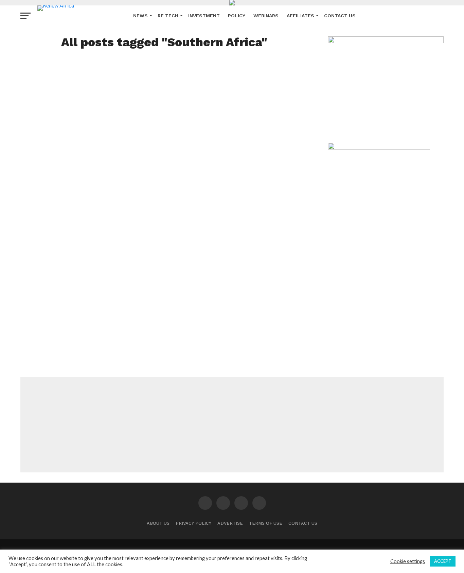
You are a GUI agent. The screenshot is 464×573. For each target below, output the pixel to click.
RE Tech (168, 15)
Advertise (230, 523)
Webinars (266, 15)
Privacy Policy (193, 523)
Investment (204, 15)
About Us (158, 523)
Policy (236, 15)
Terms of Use (265, 523)
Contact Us (340, 15)
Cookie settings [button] (407, 561)
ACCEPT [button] (442, 561)
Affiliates (300, 15)
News (140, 15)
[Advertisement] (232, 424)
